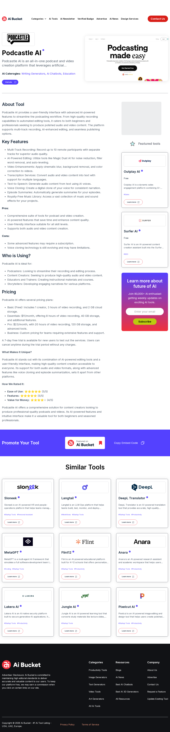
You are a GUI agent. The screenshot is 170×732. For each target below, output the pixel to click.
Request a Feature (156, 691)
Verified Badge (86, 18)
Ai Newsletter (67, 18)
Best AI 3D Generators (127, 691)
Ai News (114, 18)
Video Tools (95, 691)
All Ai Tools (94, 706)
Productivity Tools (98, 670)
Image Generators (98, 677)
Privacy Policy (67, 724)
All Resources (123, 699)
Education (69, 73)
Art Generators (96, 699)
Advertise (101, 18)
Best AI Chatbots (124, 684)
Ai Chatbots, (54, 73)
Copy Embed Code (126, 442)
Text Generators (97, 684)
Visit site (8, 82)
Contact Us (158, 18)
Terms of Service (90, 724)
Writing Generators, (34, 73)
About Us (152, 670)
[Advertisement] (85, 6)
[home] (12, 18)
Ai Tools (53, 18)
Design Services (130, 18)
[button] (39, 19)
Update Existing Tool (157, 699)
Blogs (118, 670)
